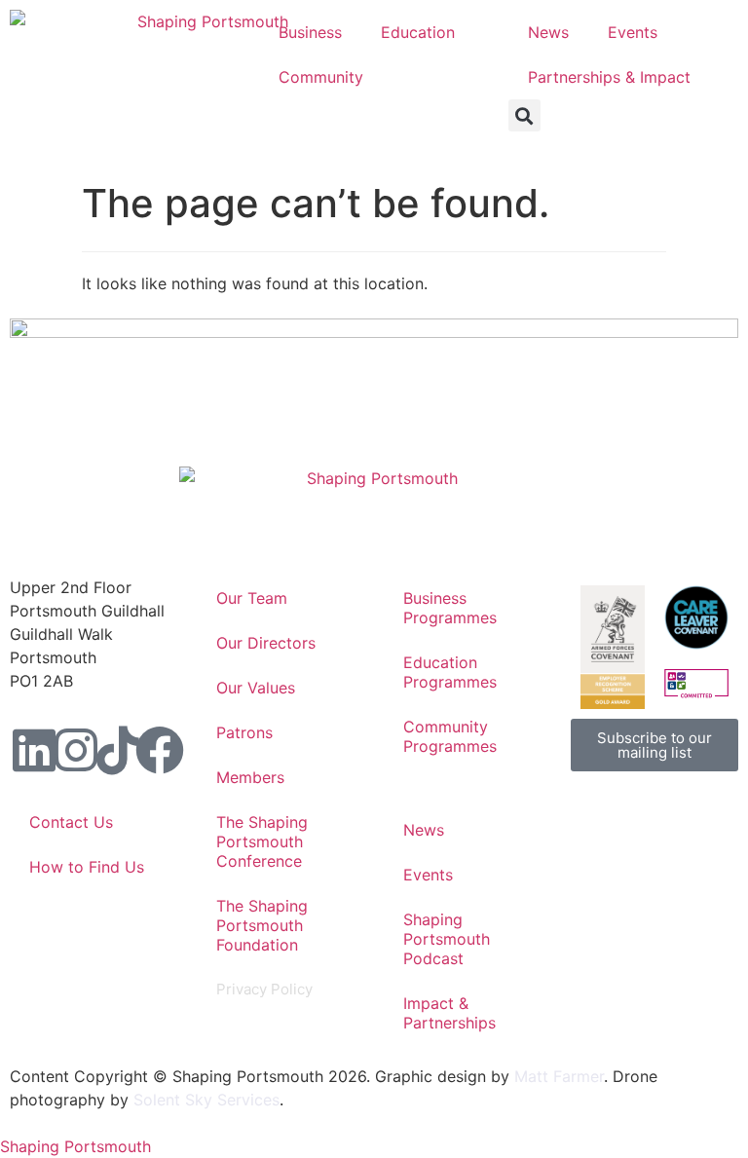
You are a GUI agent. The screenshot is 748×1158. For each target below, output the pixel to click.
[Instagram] (76, 750)
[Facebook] (159, 750)
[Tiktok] (118, 750)
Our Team (251, 598)
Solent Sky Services (206, 1099)
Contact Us (71, 822)
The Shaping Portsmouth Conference (262, 841)
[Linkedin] (34, 750)
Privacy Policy (264, 989)
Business (310, 32)
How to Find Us (86, 867)
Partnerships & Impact (609, 77)
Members (250, 777)
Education (418, 32)
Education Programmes (450, 672)
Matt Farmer (559, 1076)
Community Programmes (450, 736)
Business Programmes (450, 607)
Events (632, 32)
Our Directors (266, 643)
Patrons (244, 732)
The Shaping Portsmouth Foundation (262, 925)
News (548, 32)
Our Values (255, 687)
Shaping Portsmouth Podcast (446, 939)
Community (321, 77)
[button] (524, 115)
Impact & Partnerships (449, 1012)
